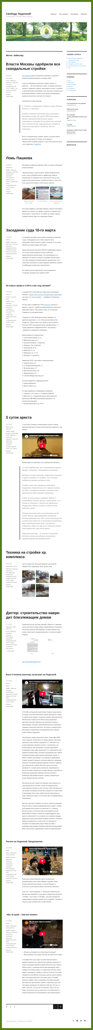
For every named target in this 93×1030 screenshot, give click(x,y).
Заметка (8, 294)
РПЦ (7, 318)
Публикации (9, 78)
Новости (53, 14)
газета (7, 80)
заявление (9, 437)
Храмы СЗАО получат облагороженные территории (45, 294)
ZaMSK (8, 170)
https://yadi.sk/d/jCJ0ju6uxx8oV (31, 662)
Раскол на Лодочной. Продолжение (24, 841)
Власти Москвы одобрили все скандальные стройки (33, 66)
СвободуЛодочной (11, 86)
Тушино (8, 90)
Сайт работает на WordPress (25, 1021)
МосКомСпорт (10, 174)
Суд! (69, 67)
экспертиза (9, 646)
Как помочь (74, 14)
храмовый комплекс (11, 253)
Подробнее (37, 144)
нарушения (9, 176)
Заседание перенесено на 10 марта (77, 66)
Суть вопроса (63, 14)
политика (8, 313)
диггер (8, 631)
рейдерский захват (11, 248)
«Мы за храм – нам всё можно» (22, 914)
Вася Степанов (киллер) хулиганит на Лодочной (31, 674)
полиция (15, 694)
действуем (14, 242)
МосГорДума (9, 637)
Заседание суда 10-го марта (30, 230)
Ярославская (9, 648)
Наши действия (10, 855)
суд (16, 88)
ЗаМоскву (13, 80)
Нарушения (9, 167)
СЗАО (7, 88)
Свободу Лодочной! (18, 13)
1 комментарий (10, 651)
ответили (47, 305)
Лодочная (8, 82)
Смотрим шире (72, 90)
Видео (7, 427)
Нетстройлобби (10, 177)
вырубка (13, 857)
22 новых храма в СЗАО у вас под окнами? (28, 285)
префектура (14, 181)
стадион (12, 88)
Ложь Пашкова (19, 157)
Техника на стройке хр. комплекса (26, 554)
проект (8, 183)
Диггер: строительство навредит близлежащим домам (33, 615)
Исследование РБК (28, 76)
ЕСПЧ (7, 435)
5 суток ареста (19, 417)
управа (12, 580)
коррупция (9, 172)
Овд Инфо (69, 124)
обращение (9, 246)
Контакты (84, 14)
